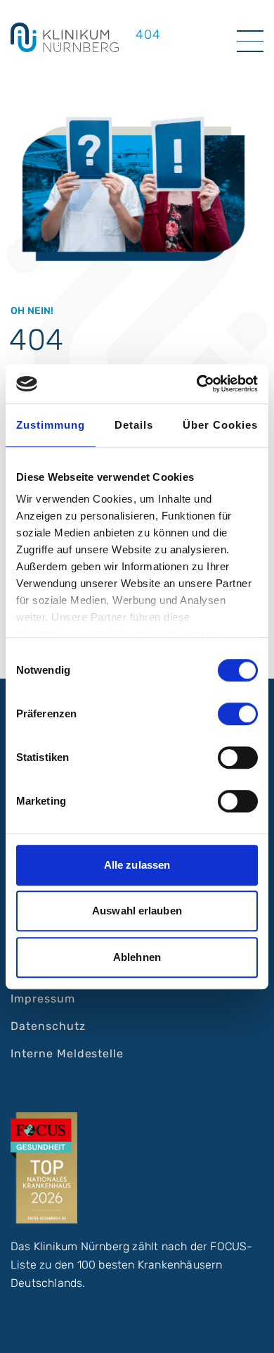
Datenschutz (48, 1026)
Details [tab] (134, 425)
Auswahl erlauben (137, 911)
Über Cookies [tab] (220, 425)
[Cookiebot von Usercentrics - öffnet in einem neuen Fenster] (197, 384)
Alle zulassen (137, 865)
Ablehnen (137, 957)
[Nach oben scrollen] (250, 1329)
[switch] (238, 714)
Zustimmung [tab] (50, 425)
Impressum (43, 998)
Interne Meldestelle (67, 1053)
